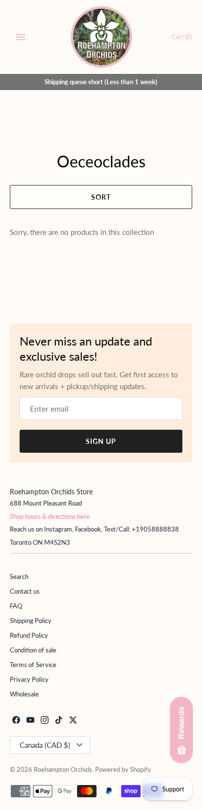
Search (19, 576)
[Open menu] (20, 37)
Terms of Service (33, 665)
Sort (101, 197)
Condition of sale (33, 650)
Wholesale (24, 694)
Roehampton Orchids (63, 769)
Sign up (101, 441)
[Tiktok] (59, 721)
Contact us (25, 591)
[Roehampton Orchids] (101, 37)
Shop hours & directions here (50, 516)
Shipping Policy (30, 621)
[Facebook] (16, 721)
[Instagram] (45, 721)
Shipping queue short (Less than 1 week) (101, 82)
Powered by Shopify (123, 769)
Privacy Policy (29, 679)
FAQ (16, 606)
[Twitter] (73, 721)
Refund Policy (29, 635)
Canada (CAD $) (45, 745)
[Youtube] (30, 721)
